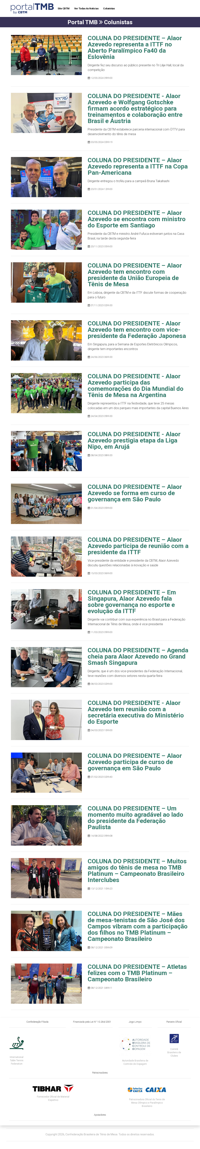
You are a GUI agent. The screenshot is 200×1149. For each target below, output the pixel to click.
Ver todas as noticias (86, 8)
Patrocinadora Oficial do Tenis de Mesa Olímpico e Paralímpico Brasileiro (147, 1102)
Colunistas (109, 8)
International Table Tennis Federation (16, 1060)
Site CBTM (64, 8)
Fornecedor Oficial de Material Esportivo (53, 1098)
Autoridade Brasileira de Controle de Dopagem (135, 1062)
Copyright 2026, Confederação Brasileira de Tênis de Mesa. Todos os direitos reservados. (100, 1134)
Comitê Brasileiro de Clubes (174, 1052)
